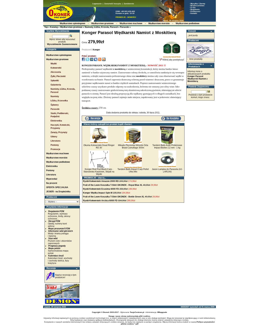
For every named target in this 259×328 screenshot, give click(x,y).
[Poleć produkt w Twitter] (87, 60)
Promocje (55, 149)
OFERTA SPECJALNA (57, 187)
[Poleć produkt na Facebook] (83, 60)
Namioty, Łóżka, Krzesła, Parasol (101, 27)
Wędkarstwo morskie (56, 158)
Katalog (54, 27)
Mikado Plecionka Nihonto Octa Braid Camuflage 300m (133, 146)
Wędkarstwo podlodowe (58, 162)
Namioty (55, 96)
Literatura (55, 141)
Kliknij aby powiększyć (173, 60)
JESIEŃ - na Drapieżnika (58, 191)
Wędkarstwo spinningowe (59, 55)
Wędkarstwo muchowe (57, 153)
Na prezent (51, 183)
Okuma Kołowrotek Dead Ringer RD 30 (99, 146)
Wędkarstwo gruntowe (71, 27)
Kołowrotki (56, 68)
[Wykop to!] (104, 60)
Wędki (54, 63)
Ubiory (54, 136)
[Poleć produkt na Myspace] (95, 60)
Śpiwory (55, 105)
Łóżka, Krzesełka (59, 100)
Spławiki (55, 80)
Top (46, 27)
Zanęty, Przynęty (59, 132)
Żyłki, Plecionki (58, 76)
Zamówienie (129, 4)
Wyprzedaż (51, 179)
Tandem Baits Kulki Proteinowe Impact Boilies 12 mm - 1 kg (167, 146)
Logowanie (97, 4)
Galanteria (56, 85)
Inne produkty (195, 59)
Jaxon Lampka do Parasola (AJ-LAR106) (167, 170)
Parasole (124, 27)
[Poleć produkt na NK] (91, 60)
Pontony (55, 145)
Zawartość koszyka (112, 4)
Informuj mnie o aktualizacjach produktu (198, 76)
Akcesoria (56, 72)
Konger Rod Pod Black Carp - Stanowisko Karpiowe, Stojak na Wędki (99, 171)
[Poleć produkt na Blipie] (99, 60)
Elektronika (56, 120)
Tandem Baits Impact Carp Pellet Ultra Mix (133, 170)
